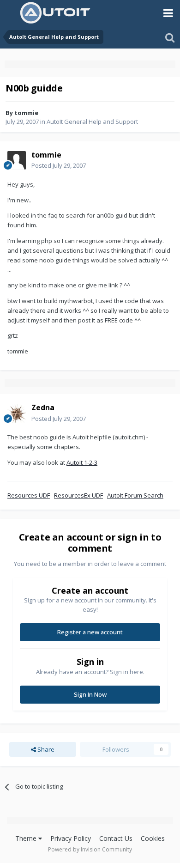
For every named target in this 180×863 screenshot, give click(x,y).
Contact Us (115, 838)
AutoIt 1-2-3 (81, 462)
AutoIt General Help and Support (92, 121)
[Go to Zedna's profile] (16, 413)
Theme (26, 838)
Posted (58, 165)
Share (45, 749)
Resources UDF (28, 495)
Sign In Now (90, 694)
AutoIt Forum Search (135, 495)
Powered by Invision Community (90, 849)
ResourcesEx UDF (78, 495)
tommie (26, 113)
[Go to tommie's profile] (16, 160)
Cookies (153, 838)
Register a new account (90, 632)
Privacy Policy (70, 838)
